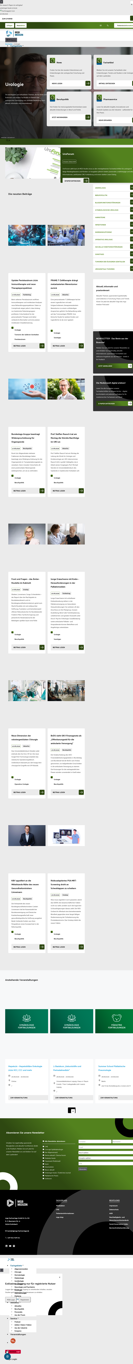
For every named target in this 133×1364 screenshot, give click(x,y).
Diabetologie (19, 1277)
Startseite (8, 43)
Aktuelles (14, 1302)
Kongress (18, 1330)
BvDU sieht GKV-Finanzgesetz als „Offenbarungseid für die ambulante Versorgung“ (66, 739)
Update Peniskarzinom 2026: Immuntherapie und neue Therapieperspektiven (24, 284)
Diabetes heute (50, 1158)
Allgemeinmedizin (21, 1268)
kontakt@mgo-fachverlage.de (18, 1230)
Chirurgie (18, 1271)
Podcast (17, 1321)
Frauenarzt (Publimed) (52, 1161)
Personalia (18, 1311)
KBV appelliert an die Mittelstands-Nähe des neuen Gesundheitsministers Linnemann (25, 886)
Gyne (47, 1163)
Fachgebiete (16, 1265)
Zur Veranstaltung (19, 1097)
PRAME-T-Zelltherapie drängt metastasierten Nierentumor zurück (64, 284)
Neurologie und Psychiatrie (25, 1286)
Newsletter (21, 25)
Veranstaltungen (18, 1334)
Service (13, 1318)
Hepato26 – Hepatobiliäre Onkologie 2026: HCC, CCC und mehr (25, 1068)
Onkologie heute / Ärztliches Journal (58, 1172)
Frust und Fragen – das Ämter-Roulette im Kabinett (25, 581)
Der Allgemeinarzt (51, 1152)
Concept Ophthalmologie (54, 1149)
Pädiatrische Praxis (51, 1175)
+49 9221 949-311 (13, 1237)
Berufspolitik (19, 1308)
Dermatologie (20, 1274)
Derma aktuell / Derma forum (55, 1155)
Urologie (18, 1299)
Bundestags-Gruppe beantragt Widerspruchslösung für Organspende (25, 438)
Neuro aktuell (49, 1169)
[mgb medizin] (14, 36)
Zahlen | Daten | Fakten (23, 1324)
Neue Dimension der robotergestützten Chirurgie (24, 737)
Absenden (82, 1169)
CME (46, 1146)
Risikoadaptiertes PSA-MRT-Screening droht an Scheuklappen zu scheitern (64, 884)
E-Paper (10, 25)
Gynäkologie (19, 1280)
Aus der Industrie (21, 1327)
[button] (8, 140)
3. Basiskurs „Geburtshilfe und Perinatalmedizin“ (67, 1068)
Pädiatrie (18, 1295)
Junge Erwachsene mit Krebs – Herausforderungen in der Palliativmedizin (65, 583)
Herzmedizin (49, 1166)
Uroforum (48, 1178)
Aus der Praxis (20, 1314)
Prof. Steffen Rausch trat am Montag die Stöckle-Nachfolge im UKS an (65, 438)
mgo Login (12, 1359)
